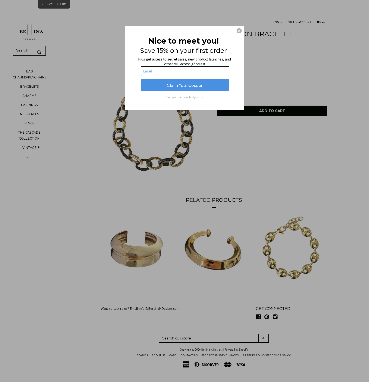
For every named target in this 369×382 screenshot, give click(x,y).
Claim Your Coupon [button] (185, 85)
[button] (239, 30)
